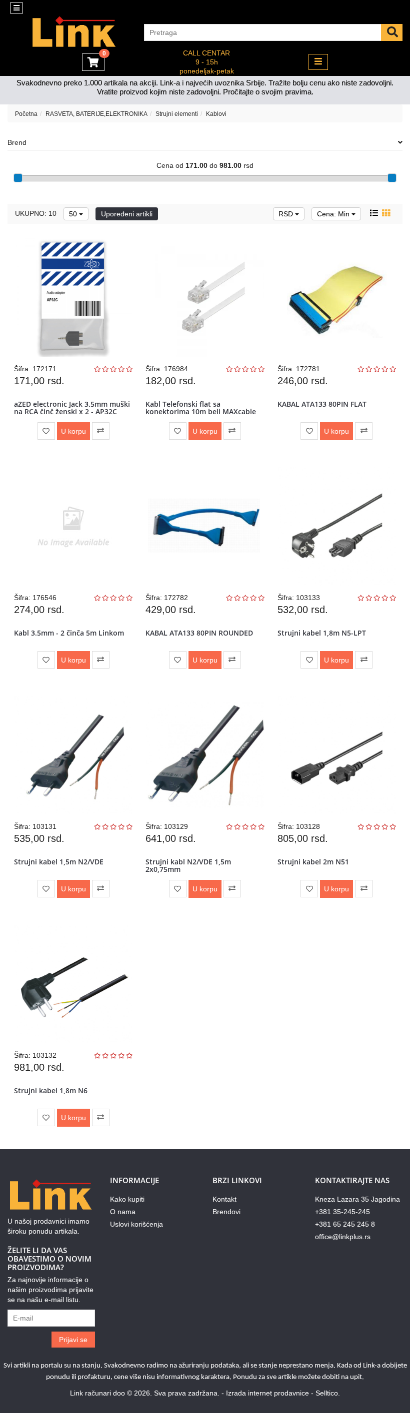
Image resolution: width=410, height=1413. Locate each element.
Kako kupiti (127, 1199)
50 (74, 214)
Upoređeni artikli (126, 214)
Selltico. (328, 1393)
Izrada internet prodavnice (267, 1393)
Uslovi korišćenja (136, 1224)
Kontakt (224, 1199)
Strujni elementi (177, 113)
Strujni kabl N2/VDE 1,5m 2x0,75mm (188, 865)
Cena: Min (334, 214)
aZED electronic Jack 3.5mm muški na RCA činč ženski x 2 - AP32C (72, 407)
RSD (286, 214)
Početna (26, 113)
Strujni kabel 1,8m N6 (51, 1090)
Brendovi (226, 1212)
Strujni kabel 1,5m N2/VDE (59, 861)
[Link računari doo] (68, 32)
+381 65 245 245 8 (345, 1224)
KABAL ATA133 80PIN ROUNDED (199, 633)
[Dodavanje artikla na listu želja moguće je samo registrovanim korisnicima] (46, 431)
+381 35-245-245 (342, 1212)
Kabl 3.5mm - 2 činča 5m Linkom (69, 633)
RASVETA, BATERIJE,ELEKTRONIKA (97, 113)
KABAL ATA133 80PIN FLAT (322, 404)
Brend (17, 142)
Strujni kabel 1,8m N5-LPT (322, 633)
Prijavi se (73, 1340)
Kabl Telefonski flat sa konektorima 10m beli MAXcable (201, 407)
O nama (123, 1212)
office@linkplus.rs (342, 1237)
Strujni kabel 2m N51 (313, 861)
